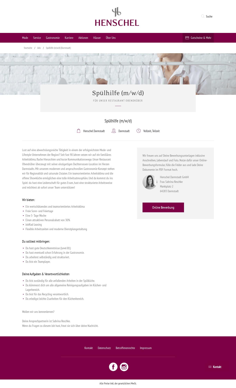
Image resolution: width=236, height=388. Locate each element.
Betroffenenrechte (125, 348)
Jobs (39, 47)
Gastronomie (53, 38)
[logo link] (117, 16)
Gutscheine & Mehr (201, 38)
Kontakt (88, 348)
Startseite (28, 47)
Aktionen (83, 38)
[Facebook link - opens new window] (113, 367)
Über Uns (111, 38)
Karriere (69, 38)
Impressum (146, 348)
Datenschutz (104, 348)
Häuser (97, 38)
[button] (207, 16)
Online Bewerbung (163, 207)
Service (37, 38)
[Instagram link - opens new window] (124, 367)
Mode (25, 38)
